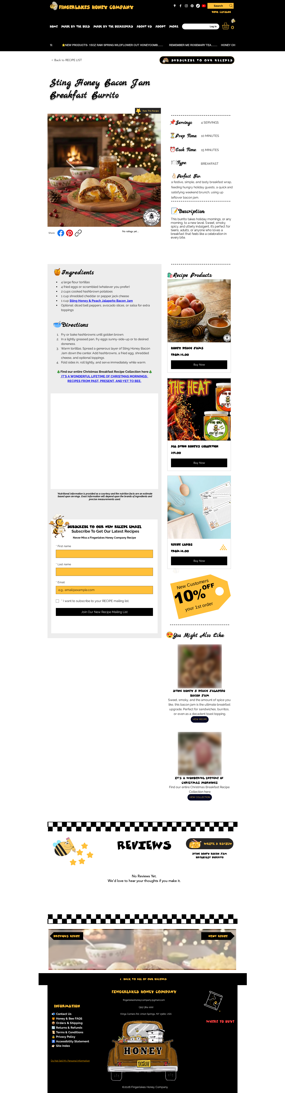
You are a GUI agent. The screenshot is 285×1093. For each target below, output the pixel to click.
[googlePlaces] (175, 6)
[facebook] (180, 6)
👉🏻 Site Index (61, 1046)
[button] (75, 26)
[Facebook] (60, 233)
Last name (63, 564)
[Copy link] (78, 233)
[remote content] (104, 438)
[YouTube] (204, 6)
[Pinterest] (192, 6)
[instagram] (186, 6)
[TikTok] (198, 6)
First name (63, 546)
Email (60, 582)
